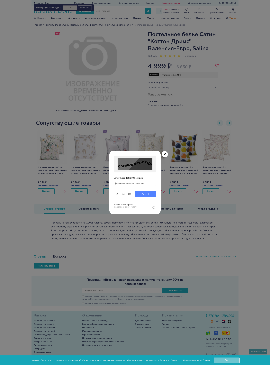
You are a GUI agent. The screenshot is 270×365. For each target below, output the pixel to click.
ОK (226, 360)
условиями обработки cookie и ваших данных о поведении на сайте (99, 360)
